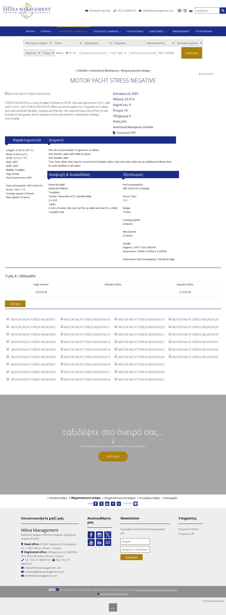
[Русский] (190, 10)
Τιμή (119, 53)
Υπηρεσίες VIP (186, 533)
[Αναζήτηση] (223, 10)
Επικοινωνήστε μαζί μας (42, 518)
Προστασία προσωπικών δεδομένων (156, 589)
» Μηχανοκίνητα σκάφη (84, 497)
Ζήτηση (113, 456)
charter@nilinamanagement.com (42, 567)
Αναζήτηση (191, 53)
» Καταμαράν (170, 497)
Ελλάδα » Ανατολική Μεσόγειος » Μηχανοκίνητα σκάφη (114, 70)
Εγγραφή (131, 557)
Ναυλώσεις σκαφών (72, 31)
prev (203, 73)
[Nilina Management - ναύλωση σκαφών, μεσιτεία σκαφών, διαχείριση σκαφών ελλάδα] (26, 10)
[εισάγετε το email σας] (135, 550)
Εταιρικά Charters (188, 529)
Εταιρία (46, 31)
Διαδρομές (156, 31)
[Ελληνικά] (185, 10)
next (209, 73)
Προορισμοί (135, 31)
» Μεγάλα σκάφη (57, 497)
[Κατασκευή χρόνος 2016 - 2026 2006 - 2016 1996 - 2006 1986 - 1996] (189, 43)
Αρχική (30, 31)
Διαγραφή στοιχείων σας (114, 593)
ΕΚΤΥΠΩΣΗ (128, 503)
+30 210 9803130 (126, 10)
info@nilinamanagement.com (157, 10)
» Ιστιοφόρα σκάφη (148, 497)
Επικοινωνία (204, 31)
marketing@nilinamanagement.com (44, 571)
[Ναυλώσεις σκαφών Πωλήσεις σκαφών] (37, 43)
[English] (180, 10)
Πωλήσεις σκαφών (105, 31)
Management (181, 31)
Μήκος (60, 53)
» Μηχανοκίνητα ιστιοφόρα (118, 497)
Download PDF (126, 132)
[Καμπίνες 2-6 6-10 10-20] (32, 53)
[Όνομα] (135, 542)
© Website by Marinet (213, 600)
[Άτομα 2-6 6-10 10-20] (48, 53)
